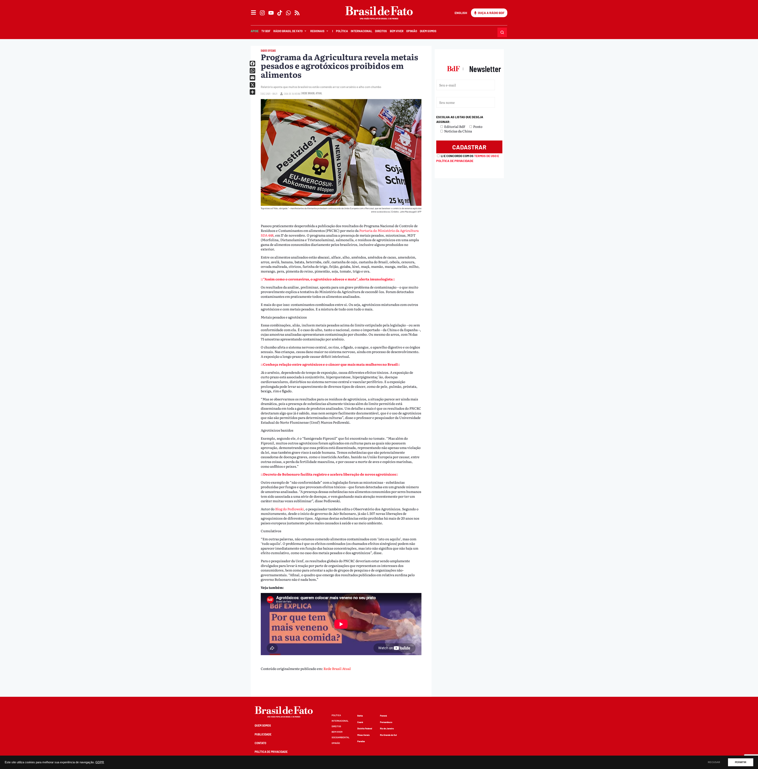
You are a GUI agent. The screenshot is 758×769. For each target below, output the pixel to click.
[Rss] (297, 13)
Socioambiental (340, 737)
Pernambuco (386, 722)
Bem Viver (396, 31)
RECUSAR (714, 762)
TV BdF (265, 31)
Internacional (361, 31)
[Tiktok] (279, 13)
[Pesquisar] (502, 32)
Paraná (383, 715)
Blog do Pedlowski (289, 508)
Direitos (381, 31)
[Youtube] (271, 13)
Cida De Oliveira (292, 93)
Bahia (360, 715)
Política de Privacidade (271, 751)
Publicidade (263, 734)
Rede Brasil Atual (337, 668)
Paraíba (361, 741)
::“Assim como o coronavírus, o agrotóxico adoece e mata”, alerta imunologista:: (328, 278)
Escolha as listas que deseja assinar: (459, 119)
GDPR (99, 762)
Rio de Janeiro (387, 728)
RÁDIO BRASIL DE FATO (288, 31)
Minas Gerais (363, 735)
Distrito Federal (364, 728)
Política (342, 31)
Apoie (255, 31)
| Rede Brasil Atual (311, 93)
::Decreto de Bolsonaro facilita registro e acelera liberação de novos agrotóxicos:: (329, 474)
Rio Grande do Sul (388, 735)
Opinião (411, 31)
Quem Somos (428, 31)
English (461, 13)
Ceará (360, 722)
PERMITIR (740, 762)
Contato (260, 743)
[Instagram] (262, 13)
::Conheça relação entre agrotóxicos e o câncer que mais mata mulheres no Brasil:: (330, 364)
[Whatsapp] (288, 13)
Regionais (317, 31)
